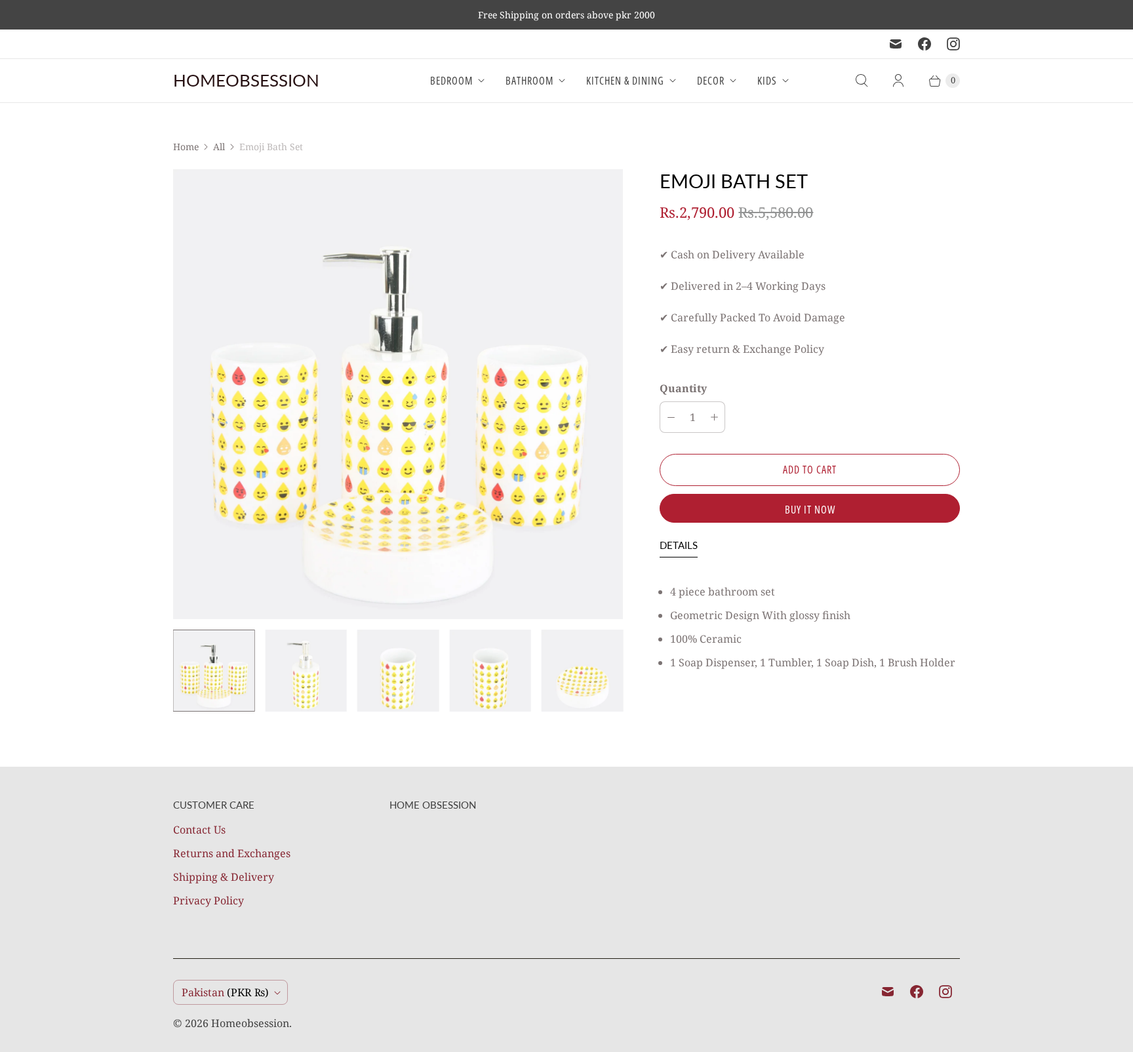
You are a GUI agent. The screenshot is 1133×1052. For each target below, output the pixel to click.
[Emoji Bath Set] (398, 394)
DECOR (711, 80)
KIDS (767, 80)
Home (186, 146)
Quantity (683, 388)
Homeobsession (250, 1023)
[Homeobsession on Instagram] (953, 44)
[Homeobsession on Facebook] (924, 44)
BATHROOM (529, 80)
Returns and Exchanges (231, 853)
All (219, 146)
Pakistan (225, 992)
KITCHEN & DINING (625, 80)
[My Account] (898, 80)
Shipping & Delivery (223, 877)
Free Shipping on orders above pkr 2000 (566, 15)
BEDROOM (451, 80)
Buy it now (810, 509)
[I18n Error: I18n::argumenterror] (213, 670)
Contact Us (199, 829)
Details (679, 545)
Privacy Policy (208, 900)
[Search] (861, 80)
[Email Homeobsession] (895, 44)
